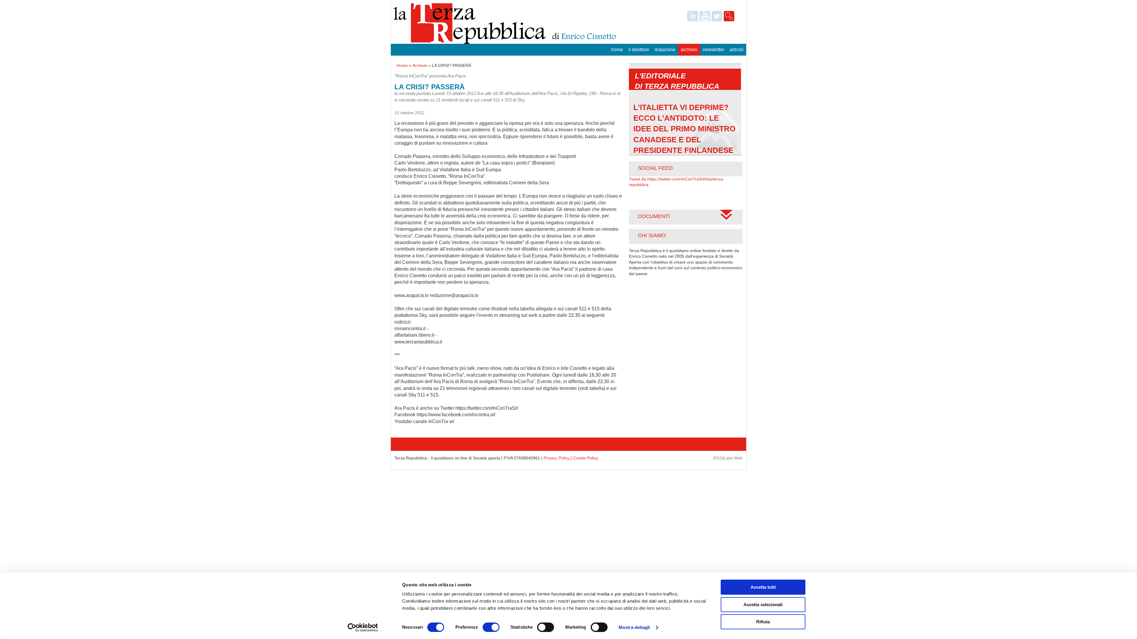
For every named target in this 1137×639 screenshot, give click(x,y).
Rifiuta (763, 621)
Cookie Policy (585, 458)
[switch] (491, 627)
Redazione (664, 49)
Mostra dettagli (634, 627)
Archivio (689, 49)
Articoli (736, 49)
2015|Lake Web (728, 458)
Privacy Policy (556, 458)
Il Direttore (638, 49)
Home (617, 49)
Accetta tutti (763, 587)
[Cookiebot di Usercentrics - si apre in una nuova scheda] (363, 627)
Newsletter (713, 49)
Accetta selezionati (763, 604)
